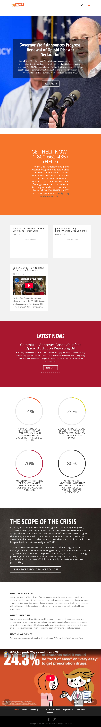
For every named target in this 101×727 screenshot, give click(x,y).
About (24, 710)
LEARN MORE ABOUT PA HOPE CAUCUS (35, 569)
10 (59, 372)
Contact (49, 713)
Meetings (34, 710)
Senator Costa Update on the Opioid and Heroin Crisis (28, 229)
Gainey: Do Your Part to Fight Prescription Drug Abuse (28, 269)
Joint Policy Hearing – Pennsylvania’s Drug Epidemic (71, 229)
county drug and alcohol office (54, 195)
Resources (80, 710)
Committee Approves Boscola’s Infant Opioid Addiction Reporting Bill (50, 346)
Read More (50, 367)
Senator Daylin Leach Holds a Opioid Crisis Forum (50, 55)
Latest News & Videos (51, 710)
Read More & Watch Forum (50, 97)
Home (16, 710)
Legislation (68, 710)
